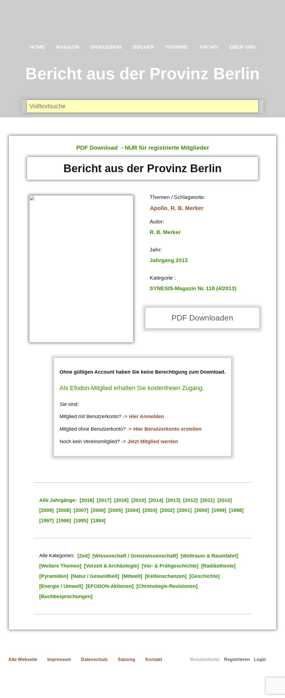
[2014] (156, 500)
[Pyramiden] (53, 576)
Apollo (158, 208)
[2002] (167, 510)
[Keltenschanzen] (165, 576)
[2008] (63, 510)
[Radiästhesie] (218, 566)
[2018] (87, 500)
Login (260, 659)
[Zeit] (83, 556)
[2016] (121, 500)
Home (37, 47)
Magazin (67, 47)
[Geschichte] (204, 576)
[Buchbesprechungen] (65, 596)
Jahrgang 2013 (169, 260)
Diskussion (106, 47)
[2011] (207, 500)
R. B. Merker (187, 208)
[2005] (115, 510)
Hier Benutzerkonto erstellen (167, 429)
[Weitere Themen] (60, 566)
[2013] (173, 500)
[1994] (98, 520)
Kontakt (153, 659)
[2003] (150, 510)
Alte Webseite (22, 659)
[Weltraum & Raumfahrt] (209, 556)
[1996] (63, 520)
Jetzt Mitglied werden (152, 441)
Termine (176, 47)
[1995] (81, 520)
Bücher (143, 47)
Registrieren (237, 659)
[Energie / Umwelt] (61, 586)
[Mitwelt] (132, 576)
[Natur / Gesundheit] (95, 576)
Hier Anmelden (146, 416)
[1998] (236, 510)
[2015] (138, 500)
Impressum (59, 659)
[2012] (190, 500)
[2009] (46, 510)
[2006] (98, 510)
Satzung (126, 659)
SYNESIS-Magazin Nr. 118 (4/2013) (193, 288)
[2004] (133, 510)
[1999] (219, 510)
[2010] (224, 500)
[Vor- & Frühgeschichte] (170, 566)
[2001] (184, 510)
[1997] (46, 520)
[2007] (81, 510)
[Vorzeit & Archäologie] (111, 566)
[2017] (104, 500)
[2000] (202, 510)
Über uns (242, 47)
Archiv (208, 47)
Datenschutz (94, 659)
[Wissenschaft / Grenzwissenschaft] (135, 556)
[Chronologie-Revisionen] (167, 586)
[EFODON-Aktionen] (110, 586)
